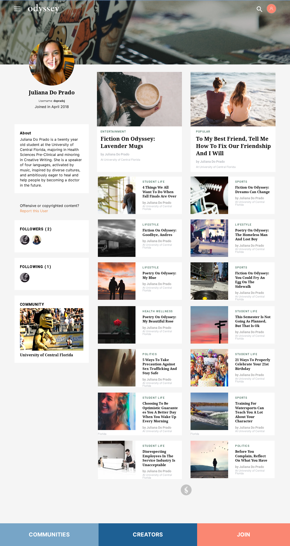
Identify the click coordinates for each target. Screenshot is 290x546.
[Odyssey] (43, 8)
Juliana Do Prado (117, 154)
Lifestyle (151, 224)
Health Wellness (158, 311)
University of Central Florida (46, 354)
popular (203, 131)
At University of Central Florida (120, 159)
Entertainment (113, 131)
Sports (241, 181)
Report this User (34, 211)
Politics (150, 354)
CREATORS (148, 534)
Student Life (154, 181)
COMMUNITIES (49, 534)
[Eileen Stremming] (24, 240)
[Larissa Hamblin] (36, 240)
